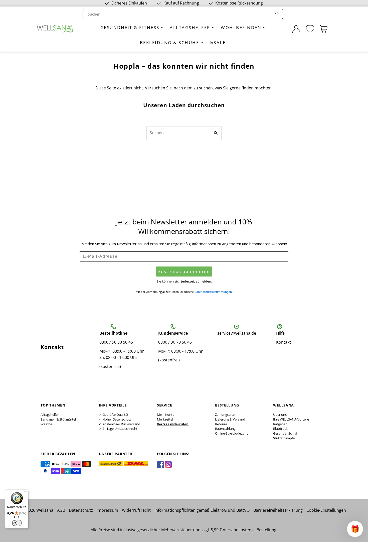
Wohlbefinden (242, 27)
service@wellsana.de (236, 333)
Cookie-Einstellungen (326, 510)
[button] (355, 529)
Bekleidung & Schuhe (170, 42)
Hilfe (280, 333)
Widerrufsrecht (136, 510)
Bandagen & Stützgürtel (58, 419)
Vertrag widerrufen (173, 424)
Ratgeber (280, 424)
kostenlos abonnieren (184, 271)
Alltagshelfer (191, 27)
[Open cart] (323, 29)
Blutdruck (280, 428)
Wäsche (46, 424)
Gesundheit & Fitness (130, 27)
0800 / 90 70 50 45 (175, 342)
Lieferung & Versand (230, 419)
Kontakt (283, 342)
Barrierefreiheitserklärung (278, 510)
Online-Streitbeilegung (231, 433)
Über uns (280, 414)
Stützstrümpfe (284, 438)
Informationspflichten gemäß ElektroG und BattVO (202, 510)
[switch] (17, 523)
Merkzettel (165, 419)
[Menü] (25, 492)
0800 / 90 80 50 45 (116, 342)
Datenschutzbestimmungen (213, 292)
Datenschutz (81, 510)
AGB (61, 510)
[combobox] (178, 14)
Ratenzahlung (225, 428)
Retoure (221, 424)
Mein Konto (165, 414)
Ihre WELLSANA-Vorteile (291, 419)
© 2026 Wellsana (37, 510)
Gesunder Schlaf (285, 433)
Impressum (107, 510)
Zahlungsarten (226, 414)
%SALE (218, 42)
